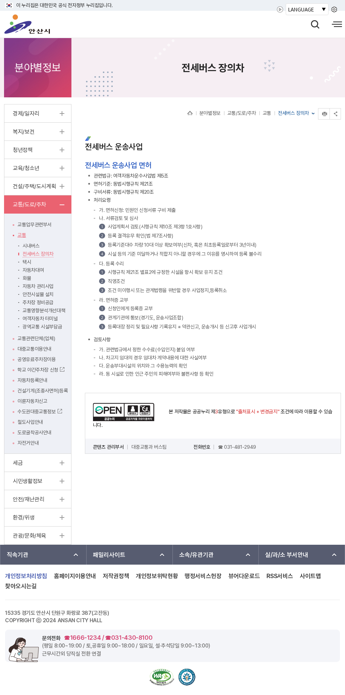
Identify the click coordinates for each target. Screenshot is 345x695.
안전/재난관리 (28, 499)
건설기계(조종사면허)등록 (43, 391)
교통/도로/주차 (241, 113)
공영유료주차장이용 (37, 359)
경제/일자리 (26, 113)
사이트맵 (310, 576)
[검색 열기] (315, 24)
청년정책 (23, 150)
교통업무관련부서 (35, 225)
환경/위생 (23, 517)
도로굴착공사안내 (35, 433)
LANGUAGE (301, 9)
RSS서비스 (279, 576)
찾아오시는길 (21, 586)
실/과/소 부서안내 (286, 554)
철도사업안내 (30, 422)
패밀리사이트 (109, 554)
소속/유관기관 (196, 554)
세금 (18, 463)
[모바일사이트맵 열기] (337, 24)
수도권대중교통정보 (37, 412)
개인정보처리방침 (26, 576)
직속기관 (17, 554)
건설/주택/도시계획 (34, 186)
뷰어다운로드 (244, 576)
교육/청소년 (26, 168)
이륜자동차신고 (32, 401)
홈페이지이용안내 (75, 576)
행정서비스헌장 (203, 576)
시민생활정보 (27, 481)
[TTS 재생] (280, 9)
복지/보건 (23, 131)
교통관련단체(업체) (36, 339)
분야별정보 (210, 113)
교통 (267, 113)
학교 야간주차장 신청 (38, 370)
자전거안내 (28, 443)
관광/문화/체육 (29, 535)
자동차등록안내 (32, 380)
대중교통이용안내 (35, 349)
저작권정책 (116, 576)
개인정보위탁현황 (157, 576)
